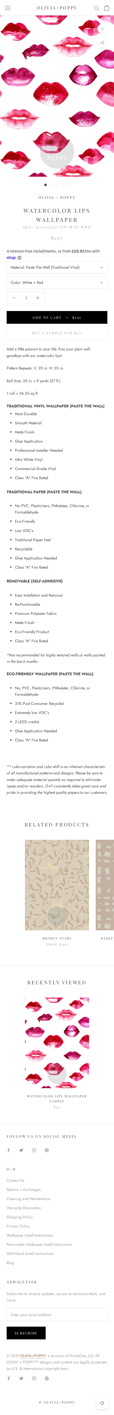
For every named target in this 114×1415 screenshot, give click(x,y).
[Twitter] (21, 1150)
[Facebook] (9, 1150)
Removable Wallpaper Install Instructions (39, 1244)
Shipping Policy (20, 1217)
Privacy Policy (18, 1226)
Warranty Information (24, 1208)
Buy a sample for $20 (57, 333)
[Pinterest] (47, 1150)
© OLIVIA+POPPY (57, 1402)
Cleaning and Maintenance (28, 1198)
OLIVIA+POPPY (33, 1355)
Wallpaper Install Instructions (30, 1235)
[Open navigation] (8, 8)
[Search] (96, 8)
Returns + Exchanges (24, 1189)
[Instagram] (34, 1150)
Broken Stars (56, 938)
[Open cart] (106, 8)
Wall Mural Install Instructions (30, 1253)
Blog (10, 1262)
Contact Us (15, 1180)
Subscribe (26, 1333)
